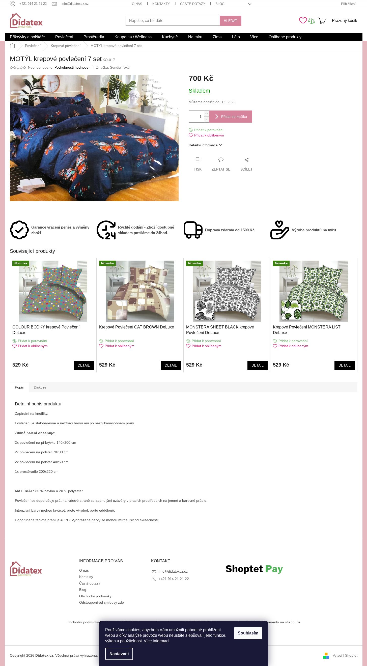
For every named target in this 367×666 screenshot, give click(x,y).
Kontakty (161, 4)
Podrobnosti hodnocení (73, 67)
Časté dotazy (192, 4)
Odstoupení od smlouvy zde (101, 602)
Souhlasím (248, 633)
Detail (84, 365)
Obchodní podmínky (95, 596)
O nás (137, 4)
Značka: (113, 67)
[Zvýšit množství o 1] (206, 114)
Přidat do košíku (234, 117)
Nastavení (119, 654)
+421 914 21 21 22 (174, 579)
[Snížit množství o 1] (206, 119)
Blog (219, 4)
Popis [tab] (19, 387)
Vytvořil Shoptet (345, 655)
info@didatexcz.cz (173, 571)
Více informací (156, 641)
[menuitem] (27, 37)
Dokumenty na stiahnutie (280, 622)
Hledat (230, 21)
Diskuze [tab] (40, 387)
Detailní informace (203, 145)
